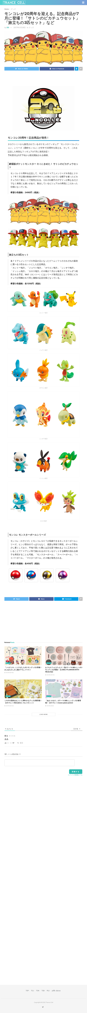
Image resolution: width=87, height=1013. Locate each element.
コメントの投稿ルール (75, 775)
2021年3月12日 (50, 674)
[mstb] (62, 575)
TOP (27, 991)
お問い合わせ (56, 991)
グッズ (13, 9)
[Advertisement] (43, 76)
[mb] (15, 575)
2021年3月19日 (9, 672)
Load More (43, 714)
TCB (43, 991)
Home (6, 9)
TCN (37, 991)
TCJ (32, 991)
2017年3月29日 (19, 27)
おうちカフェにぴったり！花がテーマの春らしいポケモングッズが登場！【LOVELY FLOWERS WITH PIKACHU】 (63, 669)
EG (8, 27)
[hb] (47, 575)
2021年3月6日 (50, 705)
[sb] (31, 575)
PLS (48, 991)
